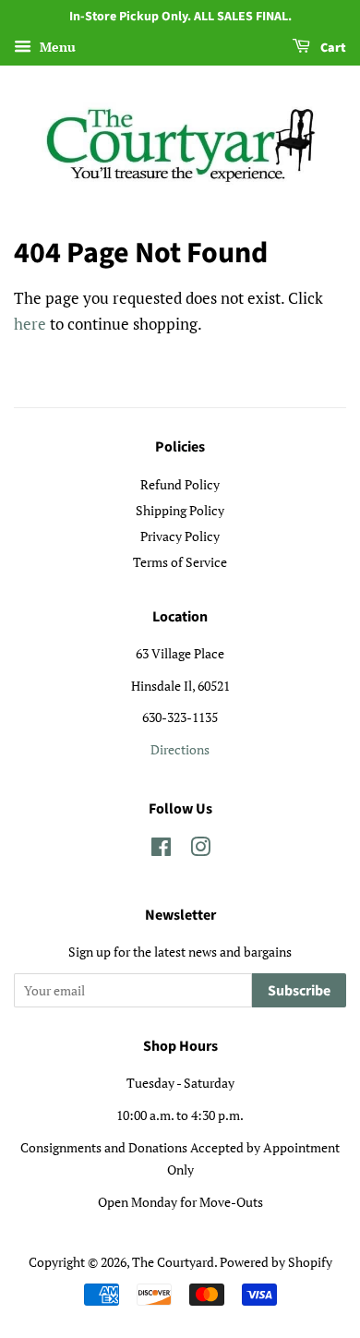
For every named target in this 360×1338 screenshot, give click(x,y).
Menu (56, 46)
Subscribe (299, 991)
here (30, 323)
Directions (180, 749)
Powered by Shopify (276, 1262)
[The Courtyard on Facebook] (161, 850)
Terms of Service (180, 562)
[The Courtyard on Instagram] (200, 850)
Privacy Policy (180, 536)
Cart (332, 48)
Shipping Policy (180, 510)
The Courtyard (173, 1262)
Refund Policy (180, 484)
